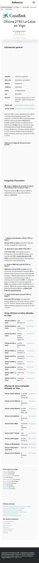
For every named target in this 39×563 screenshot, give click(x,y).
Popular (5, 474)
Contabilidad (6, 523)
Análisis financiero (8, 529)
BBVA (4, 477)
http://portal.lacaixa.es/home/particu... (26, 108)
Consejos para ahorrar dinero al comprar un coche (17, 506)
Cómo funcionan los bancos (10, 514)
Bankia (5, 485)
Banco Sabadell (7, 481)
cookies (19, 557)
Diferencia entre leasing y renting (12, 515)
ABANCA (5, 472)
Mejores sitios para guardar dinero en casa (15, 512)
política (13, 557)
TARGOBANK (6, 483)
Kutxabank (6, 488)
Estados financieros (8, 521)
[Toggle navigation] (33, 2)
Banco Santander (7, 475)
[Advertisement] (19, 62)
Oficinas (19, 41)
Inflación (5, 532)
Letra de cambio (7, 531)
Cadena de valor (7, 525)
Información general (19, 38)
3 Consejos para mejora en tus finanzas (13, 508)
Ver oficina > (30, 321)
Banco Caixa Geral (8, 479)
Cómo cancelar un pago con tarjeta (12, 510)
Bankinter (5, 487)
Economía (5, 527)
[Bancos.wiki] (17, 2)
